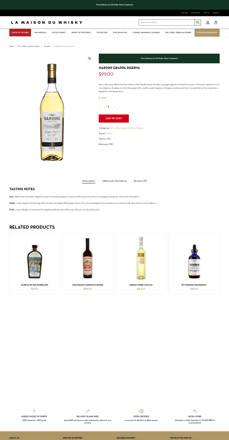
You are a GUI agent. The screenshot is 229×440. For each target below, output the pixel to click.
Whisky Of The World (81, 32)
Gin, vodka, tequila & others (178, 32)
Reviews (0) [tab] (140, 181)
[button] (90, 58)
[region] (114, 5)
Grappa (47, 46)
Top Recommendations (207, 32)
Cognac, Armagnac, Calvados (146, 32)
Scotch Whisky (59, 32)
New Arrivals (40, 32)
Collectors (102, 32)
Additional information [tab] (114, 181)
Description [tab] (88, 181)
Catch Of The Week (20, 32)
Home (11, 46)
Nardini (108, 134)
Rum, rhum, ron (120, 32)
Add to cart (114, 118)
